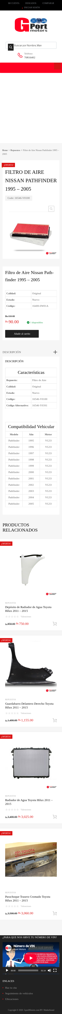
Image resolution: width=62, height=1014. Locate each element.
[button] (51, 209)
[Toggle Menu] (57, 66)
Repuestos (15, 150)
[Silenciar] (49, 970)
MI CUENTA (13, 3)
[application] (31, 958)
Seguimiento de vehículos (19, 993)
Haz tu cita (11, 987)
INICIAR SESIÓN (32, 7)
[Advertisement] (31, 105)
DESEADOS (30, 3)
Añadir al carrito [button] (55, 624)
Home (5, 150)
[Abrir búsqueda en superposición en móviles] (31, 45)
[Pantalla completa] (55, 970)
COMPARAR (48, 3)
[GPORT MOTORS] (31, 32)
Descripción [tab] (12, 352)
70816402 (29, 57)
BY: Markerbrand (47, 1010)
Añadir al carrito (22, 334)
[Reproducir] (7, 970)
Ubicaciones (11, 999)
